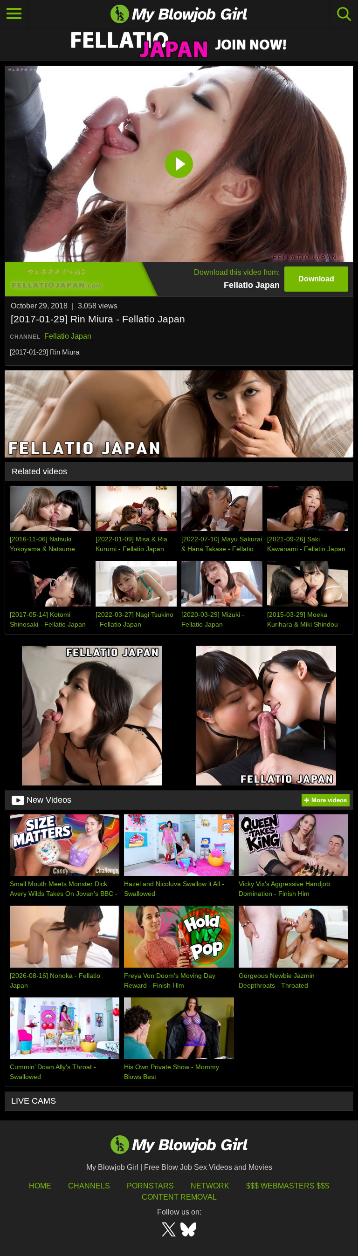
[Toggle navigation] (14, 14)
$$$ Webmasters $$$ (287, 1186)
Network (210, 1186)
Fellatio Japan (67, 336)
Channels (89, 1186)
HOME (40, 1186)
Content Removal (179, 1197)
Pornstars (150, 1186)
